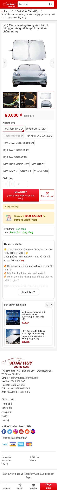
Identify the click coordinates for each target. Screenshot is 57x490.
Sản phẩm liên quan (15, 304)
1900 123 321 (33, 215)
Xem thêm (27, 292)
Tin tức (5, 416)
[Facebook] (3, 431)
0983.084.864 (22, 388)
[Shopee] (27, 431)
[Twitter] (9, 431)
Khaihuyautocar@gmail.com (23, 378)
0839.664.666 (18, 385)
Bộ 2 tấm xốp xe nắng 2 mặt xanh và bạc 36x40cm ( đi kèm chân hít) (33, 315)
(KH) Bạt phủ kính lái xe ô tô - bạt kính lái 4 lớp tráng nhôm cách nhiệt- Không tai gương (33, 335)
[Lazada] (33, 431)
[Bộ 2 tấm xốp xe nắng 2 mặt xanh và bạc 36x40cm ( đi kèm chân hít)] (13, 317)
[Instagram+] (15, 431)
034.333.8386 (22, 392)
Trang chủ (8, 11)
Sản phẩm (6, 412)
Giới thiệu (6, 408)
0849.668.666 (18, 381)
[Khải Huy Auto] (9, 4)
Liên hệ (5, 420)
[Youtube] (21, 431)
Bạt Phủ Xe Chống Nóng (28, 11)
